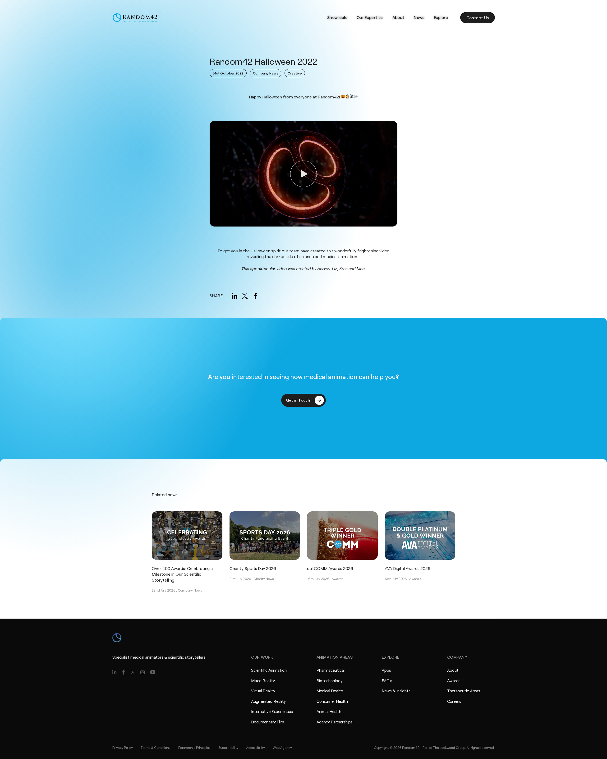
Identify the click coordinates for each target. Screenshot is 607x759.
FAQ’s (387, 680)
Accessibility (255, 747)
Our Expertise (370, 17)
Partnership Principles (194, 747)
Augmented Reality (268, 701)
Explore (441, 17)
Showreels (337, 17)
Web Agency (282, 747)
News (419, 17)
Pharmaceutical (331, 670)
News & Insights (396, 690)
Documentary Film (267, 721)
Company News (190, 590)
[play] (303, 174)
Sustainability (228, 747)
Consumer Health (332, 701)
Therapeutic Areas (463, 690)
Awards (338, 579)
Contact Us (477, 17)
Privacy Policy (122, 747)
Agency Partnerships (335, 721)
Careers (454, 701)
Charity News (263, 579)
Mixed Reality (263, 680)
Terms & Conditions (155, 747)
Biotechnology (329, 680)
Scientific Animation (269, 670)
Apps (386, 670)
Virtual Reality (263, 690)
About (398, 17)
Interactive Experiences (272, 711)
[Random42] (135, 17)
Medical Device (330, 690)
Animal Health (329, 711)
